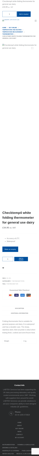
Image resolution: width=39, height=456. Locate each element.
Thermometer (12, 284)
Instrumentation (8, 444)
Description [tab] (19, 308)
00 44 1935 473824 (22, 415)
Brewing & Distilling (9, 447)
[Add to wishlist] (3, 268)
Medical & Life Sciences (25, 453)
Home (19, 422)
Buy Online (19, 428)
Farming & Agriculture (25, 444)
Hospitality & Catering (10, 450)
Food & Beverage (28, 450)
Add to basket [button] (23, 14)
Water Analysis (8, 453)
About (19, 425)
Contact (19, 434)
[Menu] (36, 21)
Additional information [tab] (19, 313)
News (19, 431)
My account (19, 437)
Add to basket (21, 259)
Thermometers (18, 281)
